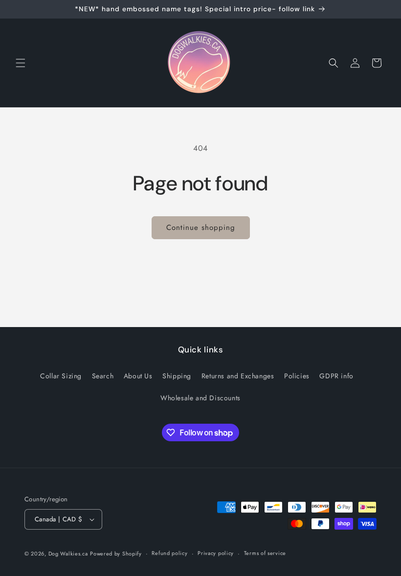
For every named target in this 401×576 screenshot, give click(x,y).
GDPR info (336, 376)
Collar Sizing (61, 376)
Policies (297, 376)
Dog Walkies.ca (68, 553)
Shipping (176, 376)
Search (103, 376)
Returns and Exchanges (237, 376)
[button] (20, 63)
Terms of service (265, 553)
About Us (138, 376)
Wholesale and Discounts (200, 398)
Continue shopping (200, 227)
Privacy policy (216, 553)
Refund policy (169, 553)
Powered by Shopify (116, 553)
